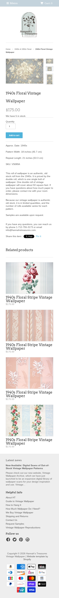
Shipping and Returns (17, 516)
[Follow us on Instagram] (28, 540)
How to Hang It (13, 505)
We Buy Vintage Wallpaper (19, 512)
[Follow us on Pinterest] (21, 540)
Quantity (10, 121)
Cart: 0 (48, 3)
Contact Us (11, 520)
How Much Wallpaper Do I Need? (23, 508)
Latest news (14, 460)
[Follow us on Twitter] (15, 540)
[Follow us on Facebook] (8, 540)
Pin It (38, 236)
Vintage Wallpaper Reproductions (23, 527)
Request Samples (15, 523)
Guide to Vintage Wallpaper (20, 501)
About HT (11, 497)
